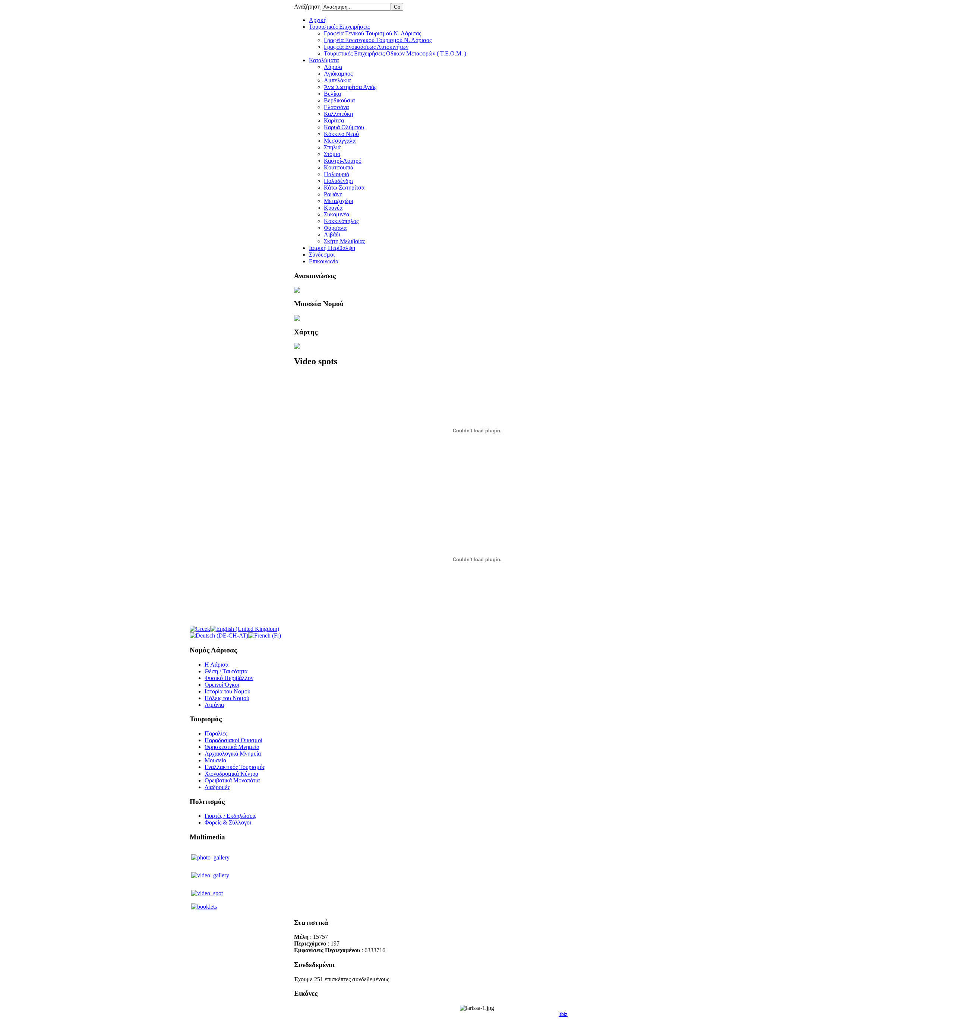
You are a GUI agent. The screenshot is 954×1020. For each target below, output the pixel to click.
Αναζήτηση (308, 6)
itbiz (563, 1014)
